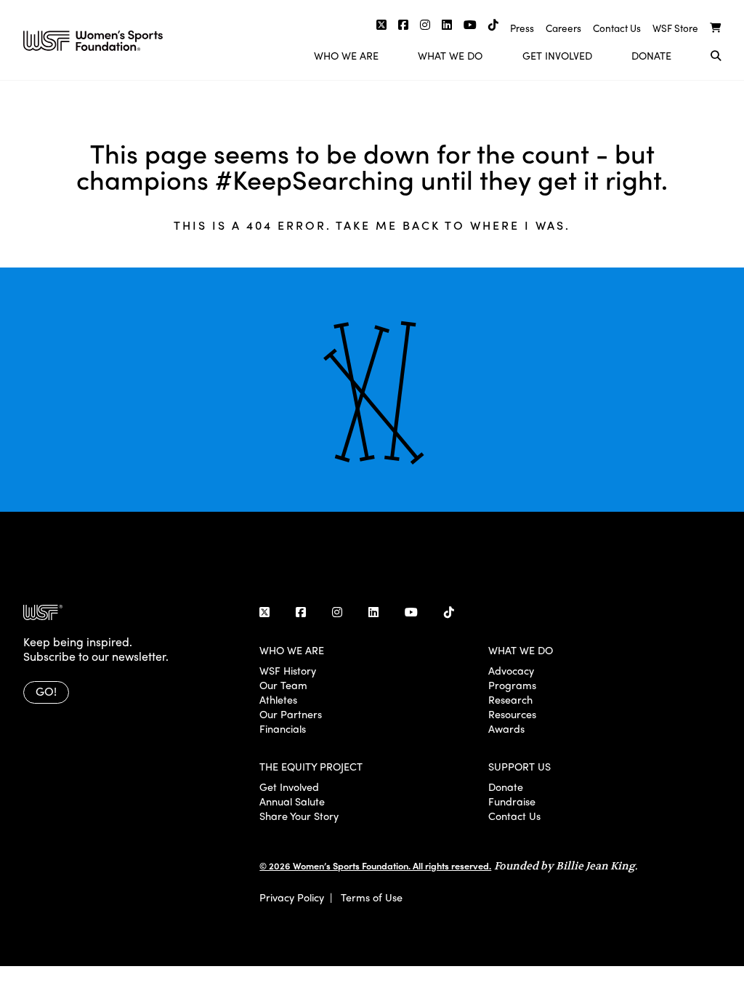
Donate (651, 55)
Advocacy (511, 670)
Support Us (519, 766)
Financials (282, 728)
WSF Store (675, 28)
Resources (512, 714)
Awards (506, 728)
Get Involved (557, 55)
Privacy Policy (291, 897)
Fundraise (511, 801)
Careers (563, 28)
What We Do (450, 55)
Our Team (283, 685)
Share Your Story (299, 815)
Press (522, 28)
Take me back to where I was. (453, 225)
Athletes (278, 699)
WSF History (287, 670)
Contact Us (617, 28)
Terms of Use (372, 897)
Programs (512, 685)
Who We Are (346, 55)
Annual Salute (292, 801)
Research (510, 699)
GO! (46, 691)
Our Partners (290, 714)
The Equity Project (311, 766)
